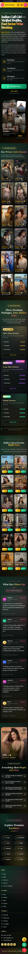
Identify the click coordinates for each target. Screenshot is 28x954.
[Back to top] (24, 950)
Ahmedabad (21, 837)
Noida (4, 906)
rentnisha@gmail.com (8, 937)
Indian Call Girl (5, 32)
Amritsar (8, 859)
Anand (21, 859)
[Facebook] (5, 944)
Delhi (4, 900)
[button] (25, 5)
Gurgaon (5, 903)
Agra (8, 837)
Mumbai (5, 897)
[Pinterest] (14, 944)
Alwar (21, 848)
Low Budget (6, 924)
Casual (4, 926)
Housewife (5, 915)
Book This (13, 355)
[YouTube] (11, 944)
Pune (4, 894)
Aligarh (21, 843)
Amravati (21, 854)
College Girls (6, 918)
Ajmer (8, 843)
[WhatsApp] (18, 4)
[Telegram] (2, 944)
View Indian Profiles (15, 86)
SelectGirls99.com (7, 940)
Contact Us (5, 880)
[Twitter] (8, 944)
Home (4, 874)
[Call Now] (24, 939)
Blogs (4, 877)
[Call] (21, 4)
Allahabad (8, 848)
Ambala (8, 854)
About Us (5, 883)
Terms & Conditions (7, 886)
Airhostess (5, 920)
